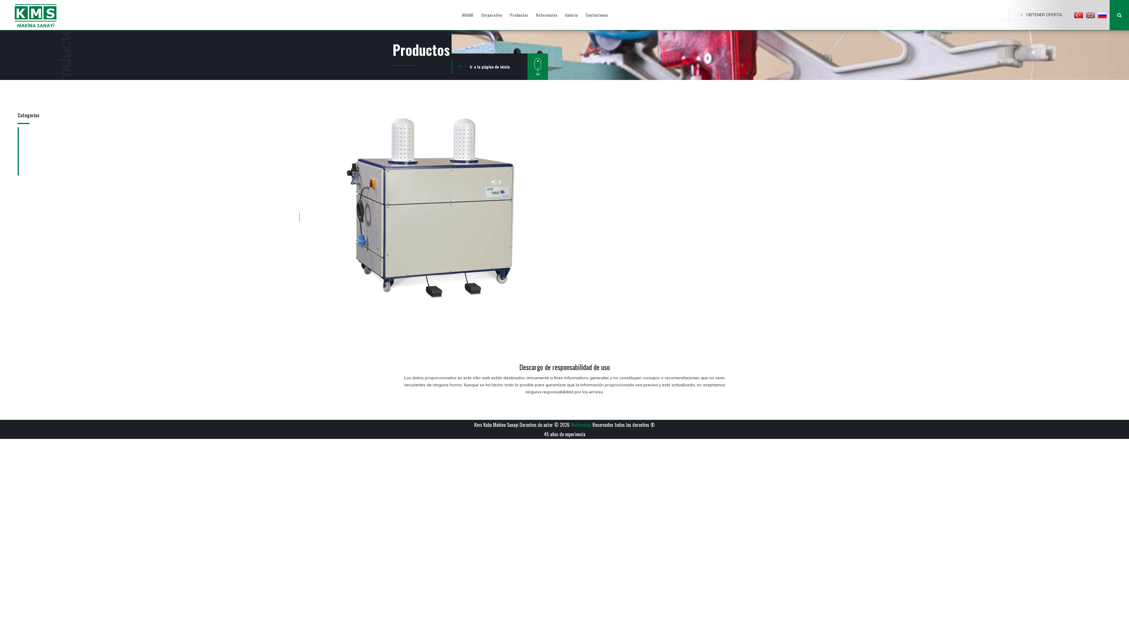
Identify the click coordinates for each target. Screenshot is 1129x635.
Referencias (546, 15)
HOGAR (467, 15)
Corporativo (491, 15)
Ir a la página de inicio (490, 66)
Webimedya (581, 424)
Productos (519, 15)
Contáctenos (597, 15)
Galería (571, 15)
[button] (1078, 15)
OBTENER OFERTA (1044, 14)
